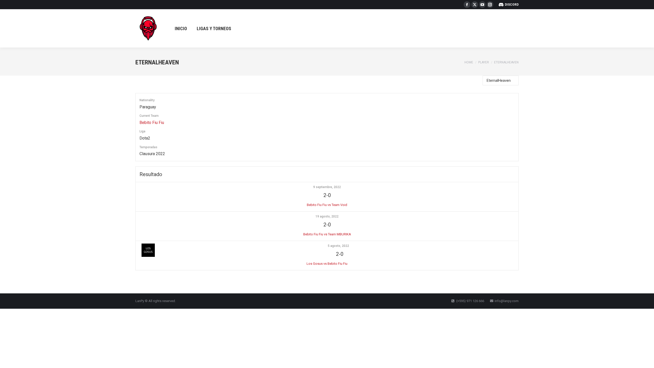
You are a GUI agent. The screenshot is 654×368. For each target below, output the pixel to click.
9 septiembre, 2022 (327, 187)
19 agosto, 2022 (327, 216)
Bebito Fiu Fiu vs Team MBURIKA (327, 234)
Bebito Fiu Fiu (151, 122)
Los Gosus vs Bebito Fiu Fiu (327, 264)
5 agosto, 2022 (338, 246)
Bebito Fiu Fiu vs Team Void (327, 205)
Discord (512, 4)
